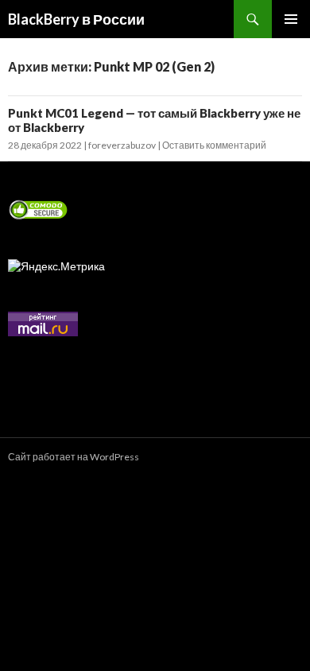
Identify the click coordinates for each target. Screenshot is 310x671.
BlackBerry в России (76, 19)
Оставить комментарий (214, 145)
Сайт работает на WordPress (73, 457)
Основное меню (291, 19)
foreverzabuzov (122, 145)
